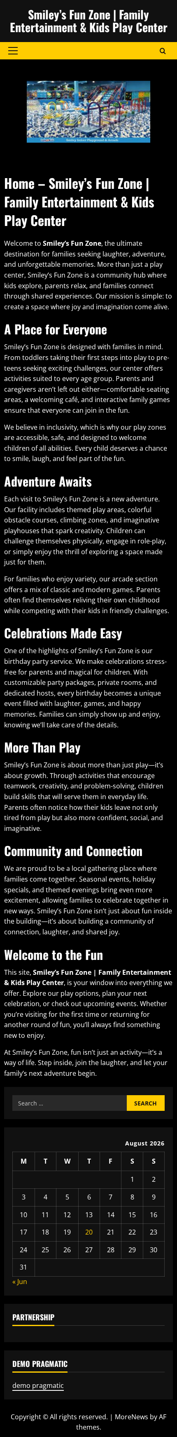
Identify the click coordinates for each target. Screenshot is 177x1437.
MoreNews (131, 1416)
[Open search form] (163, 50)
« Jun (19, 1281)
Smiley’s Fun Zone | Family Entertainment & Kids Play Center (89, 20)
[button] (13, 50)
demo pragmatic (38, 1385)
